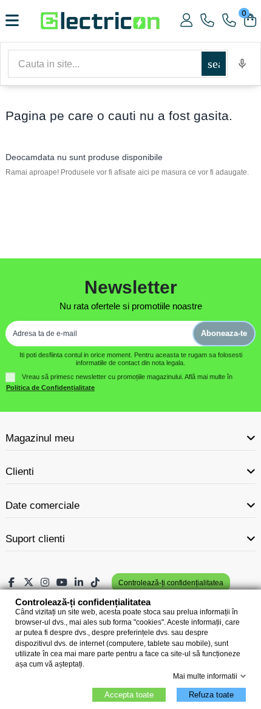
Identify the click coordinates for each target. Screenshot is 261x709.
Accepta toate (129, 694)
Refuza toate (211, 694)
